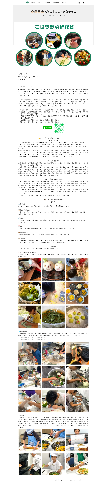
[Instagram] (79, 3)
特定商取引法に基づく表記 (75, 479)
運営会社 (57, 479)
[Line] (83, 3)
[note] (81, 3)
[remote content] (53, 128)
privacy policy (64, 479)
